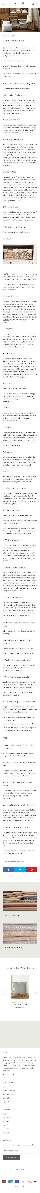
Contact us (6, 1132)
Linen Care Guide (8, 1094)
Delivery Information (9, 1087)
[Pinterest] (13, 1074)
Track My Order (7, 1098)
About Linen (6, 1118)
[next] (35, 991)
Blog (4, 1125)
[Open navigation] (3, 4)
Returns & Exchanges (9, 1090)
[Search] (33, 4)
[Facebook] (3, 1074)
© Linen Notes (20, 1169)
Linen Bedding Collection (14, 853)
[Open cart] (37, 4)
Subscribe (11, 1158)
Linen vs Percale (12, 915)
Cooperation (6, 1121)
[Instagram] (8, 1074)
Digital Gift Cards (7, 1102)
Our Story (5, 1114)
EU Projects (6, 1129)
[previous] (4, 991)
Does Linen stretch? (13, 947)
